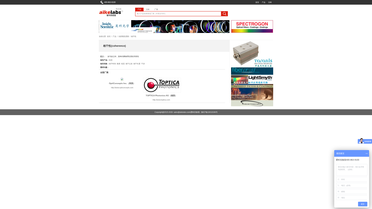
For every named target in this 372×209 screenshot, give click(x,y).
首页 (257, 2)
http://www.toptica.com (161, 100)
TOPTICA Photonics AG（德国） (161, 95)
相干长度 (136, 64)
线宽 (110, 60)
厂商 (156, 9)
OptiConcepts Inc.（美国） (122, 83)
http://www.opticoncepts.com (122, 88)
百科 (270, 2)
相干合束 (129, 64)
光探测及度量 (123, 36)
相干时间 (112, 64)
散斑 (118, 64)
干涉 (143, 64)
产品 (263, 2)
